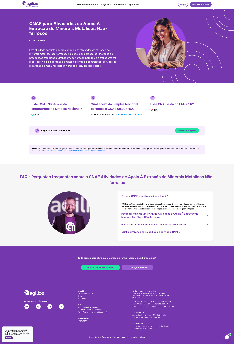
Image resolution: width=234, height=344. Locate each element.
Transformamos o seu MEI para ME (92, 312)
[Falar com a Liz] (227, 337)
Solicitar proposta (200, 4)
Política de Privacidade (136, 337)
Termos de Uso (119, 337)
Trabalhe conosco (85, 293)
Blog (80, 296)
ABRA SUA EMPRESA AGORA (100, 267)
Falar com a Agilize (187, 130)
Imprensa (82, 298)
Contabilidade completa (88, 307)
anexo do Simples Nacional (129, 114)
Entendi (8, 338)
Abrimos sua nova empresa (89, 309)
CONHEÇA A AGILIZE (137, 267)
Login (183, 4)
